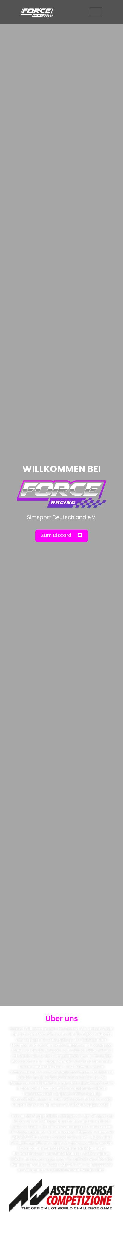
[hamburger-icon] (95, 12)
